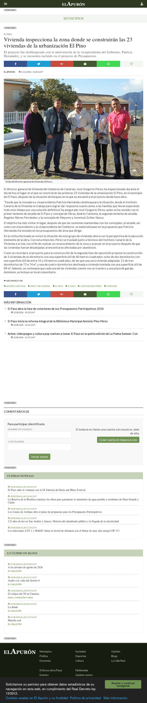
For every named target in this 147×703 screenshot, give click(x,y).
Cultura (79, 660)
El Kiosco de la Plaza (51, 670)
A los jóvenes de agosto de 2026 (25, 567)
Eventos (44, 674)
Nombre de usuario (20, 429)
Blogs (114, 656)
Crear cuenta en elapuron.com (118, 439)
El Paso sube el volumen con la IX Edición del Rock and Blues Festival (46, 489)
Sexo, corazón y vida (20, 597)
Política (44, 656)
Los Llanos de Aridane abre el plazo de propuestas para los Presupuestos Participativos (55, 511)
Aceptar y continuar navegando (123, 684)
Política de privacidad (85, 697)
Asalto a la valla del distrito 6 (24, 580)
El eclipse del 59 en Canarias (23, 593)
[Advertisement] (73, 371)
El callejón (14, 571)
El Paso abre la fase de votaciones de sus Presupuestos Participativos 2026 (56, 308)
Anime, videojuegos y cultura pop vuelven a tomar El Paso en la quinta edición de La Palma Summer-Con (73, 333)
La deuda (13, 607)
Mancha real (14, 620)
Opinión (115, 651)
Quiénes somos (84, 674)
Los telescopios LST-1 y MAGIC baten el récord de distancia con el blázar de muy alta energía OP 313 (63, 530)
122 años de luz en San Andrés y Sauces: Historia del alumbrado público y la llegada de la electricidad (63, 521)
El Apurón (10, 72)
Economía (45, 660)
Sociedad (80, 651)
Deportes (80, 656)
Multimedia (81, 670)
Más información (115, 697)
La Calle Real (118, 660)
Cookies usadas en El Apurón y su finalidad (37, 697)
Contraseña (16, 441)
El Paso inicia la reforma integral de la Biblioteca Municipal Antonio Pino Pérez (58, 321)
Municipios (74, 18)
